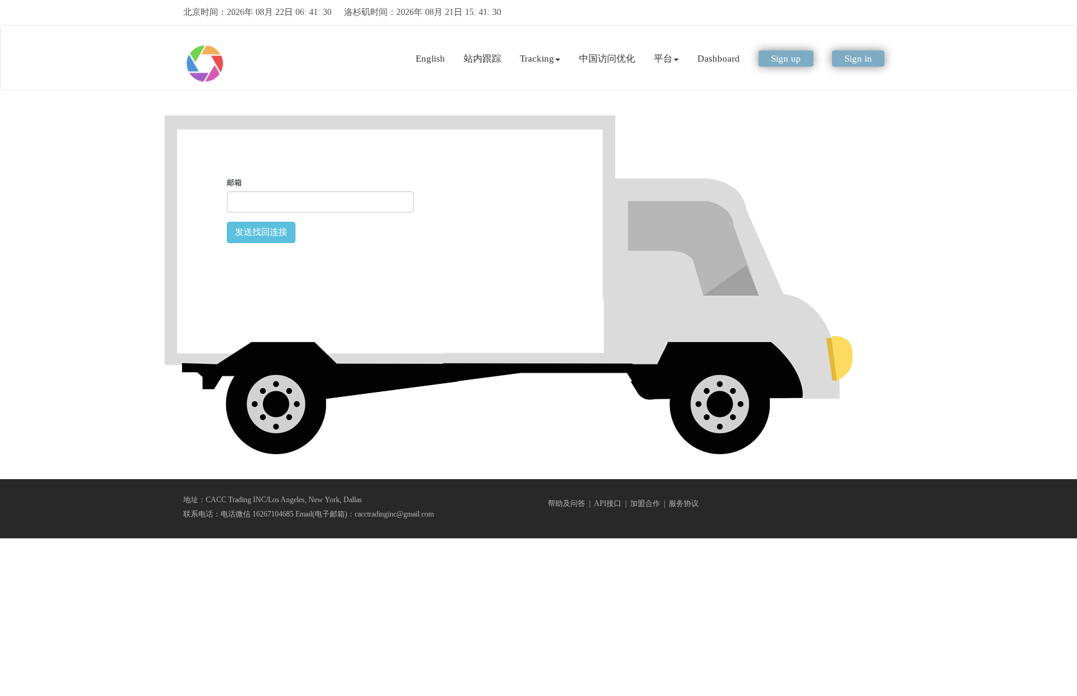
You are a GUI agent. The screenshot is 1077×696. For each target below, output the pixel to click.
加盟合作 (645, 503)
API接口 (607, 503)
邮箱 (234, 182)
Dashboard (718, 59)
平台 (663, 59)
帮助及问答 (566, 503)
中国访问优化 (607, 59)
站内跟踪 (482, 59)
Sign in (858, 59)
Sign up (786, 59)
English (430, 59)
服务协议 (684, 503)
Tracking (537, 59)
